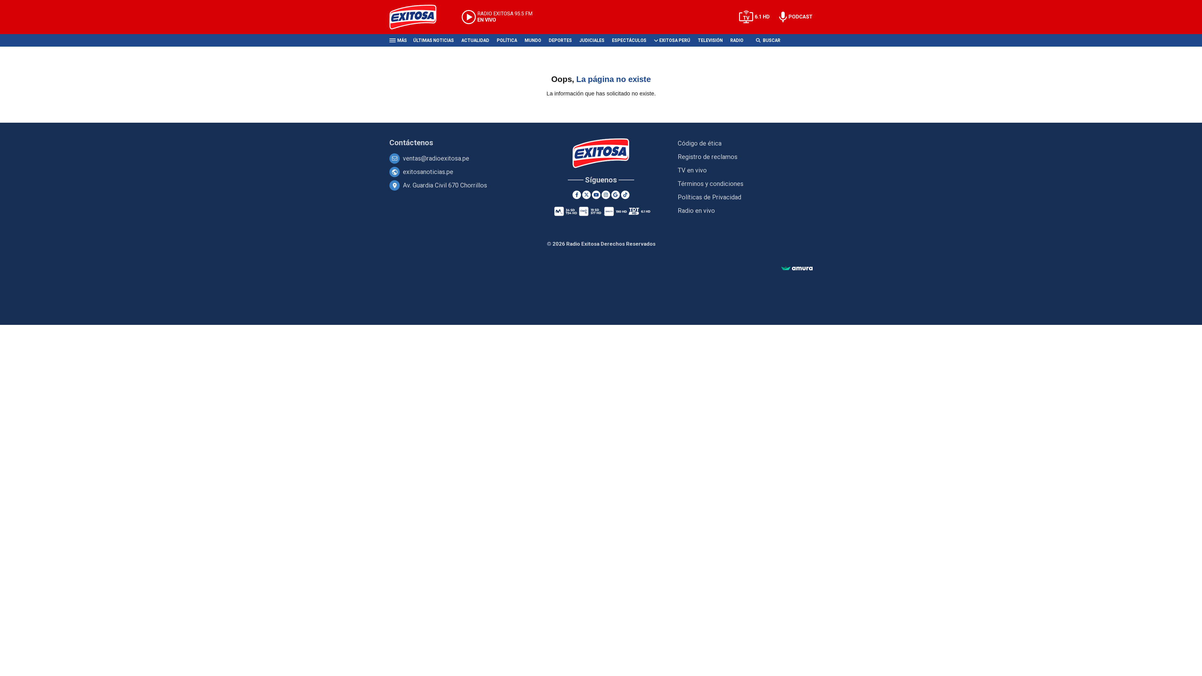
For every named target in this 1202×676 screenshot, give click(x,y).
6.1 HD (762, 17)
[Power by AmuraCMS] (797, 269)
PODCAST (800, 17)
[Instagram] (606, 195)
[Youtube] (596, 195)
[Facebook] (577, 195)
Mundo (533, 40)
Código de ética (700, 143)
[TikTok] (625, 195)
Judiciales (591, 40)
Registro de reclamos (707, 157)
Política (507, 40)
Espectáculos (629, 40)
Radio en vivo (696, 210)
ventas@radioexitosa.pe (436, 158)
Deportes (560, 40)
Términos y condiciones (710, 183)
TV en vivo (692, 170)
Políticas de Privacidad (709, 197)
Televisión (710, 40)
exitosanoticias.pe (428, 172)
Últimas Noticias (433, 40)
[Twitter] (586, 195)
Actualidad (475, 40)
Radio (736, 40)
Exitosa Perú (674, 40)
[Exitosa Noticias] (417, 17)
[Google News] (615, 195)
